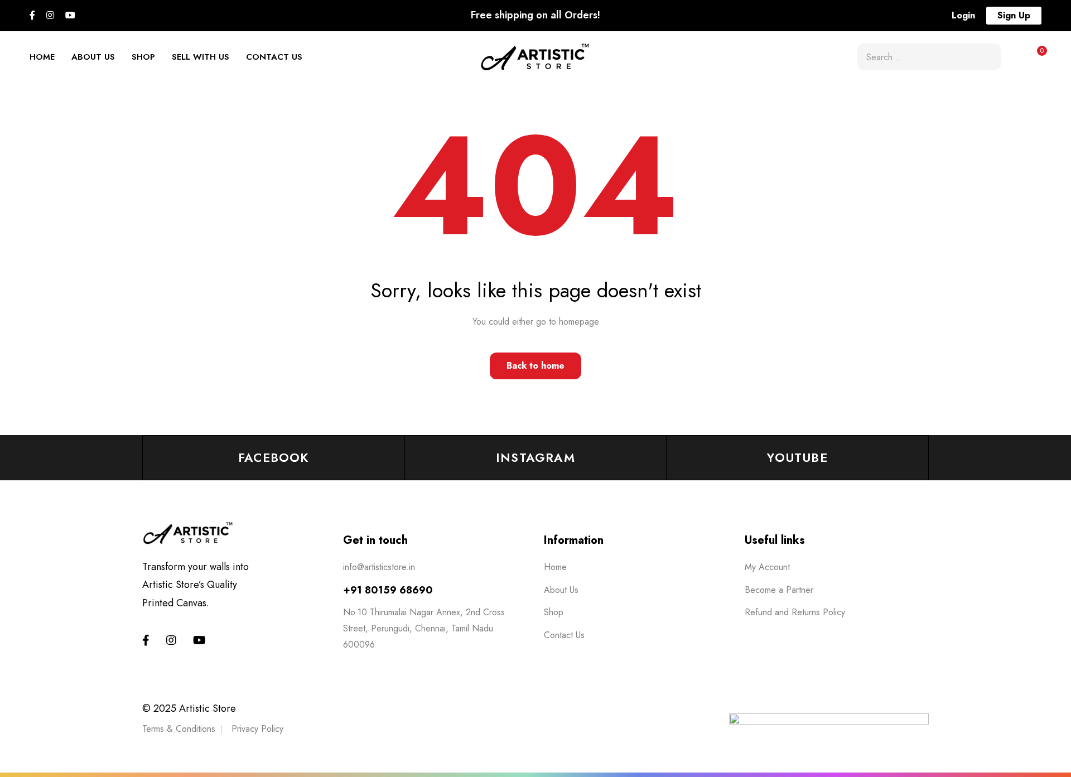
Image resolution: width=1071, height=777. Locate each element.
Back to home (535, 365)
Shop (143, 57)
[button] (963, 15)
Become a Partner (779, 589)
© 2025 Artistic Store (189, 708)
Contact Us (274, 57)
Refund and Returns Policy (795, 612)
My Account (767, 567)
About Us (93, 57)
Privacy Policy (257, 728)
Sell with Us (200, 57)
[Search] (988, 57)
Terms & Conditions (178, 728)
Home (42, 57)
